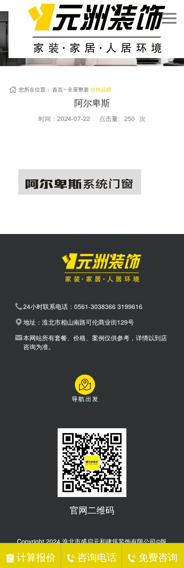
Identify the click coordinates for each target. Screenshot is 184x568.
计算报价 (36, 557)
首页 (57, 90)
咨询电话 (97, 557)
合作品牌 (101, 90)
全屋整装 (78, 90)
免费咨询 (157, 557)
